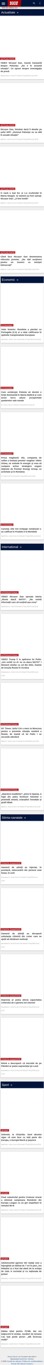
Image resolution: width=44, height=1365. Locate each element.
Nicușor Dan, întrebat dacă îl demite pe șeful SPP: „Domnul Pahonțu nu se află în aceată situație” (21, 132)
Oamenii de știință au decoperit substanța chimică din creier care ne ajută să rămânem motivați (21, 936)
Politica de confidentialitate (32, 1361)
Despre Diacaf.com (14, 1357)
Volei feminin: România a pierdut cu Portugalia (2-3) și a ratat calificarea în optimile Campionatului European (21, 332)
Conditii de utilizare (14, 1361)
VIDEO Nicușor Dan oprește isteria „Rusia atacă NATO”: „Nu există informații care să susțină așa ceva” (21, 599)
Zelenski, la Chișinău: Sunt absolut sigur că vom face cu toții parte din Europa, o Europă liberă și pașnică (21, 1137)
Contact (29, 1364)
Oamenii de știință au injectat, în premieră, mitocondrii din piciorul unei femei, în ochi (21, 870)
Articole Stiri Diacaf (18, 1364)
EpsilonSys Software (26, 1359)
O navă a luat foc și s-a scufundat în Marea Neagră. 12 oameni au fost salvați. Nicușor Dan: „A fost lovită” (21, 196)
